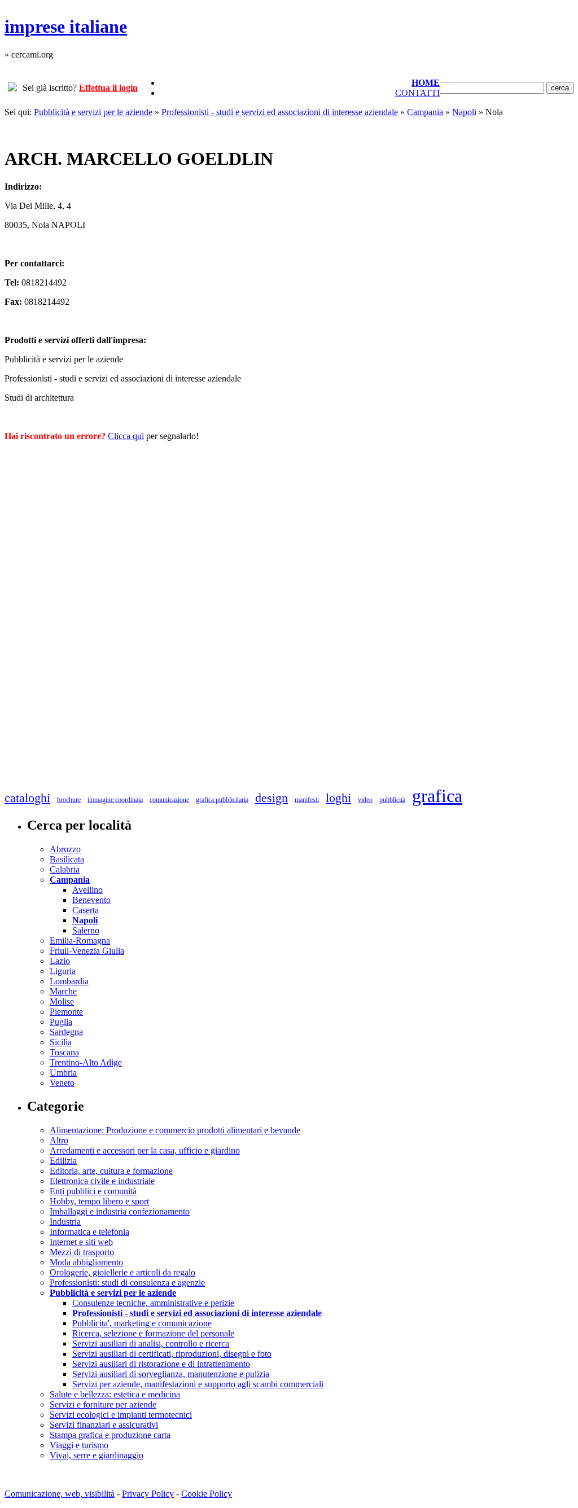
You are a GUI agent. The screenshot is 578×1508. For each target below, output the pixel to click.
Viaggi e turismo (79, 1445)
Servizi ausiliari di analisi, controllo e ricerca (150, 1343)
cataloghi (27, 798)
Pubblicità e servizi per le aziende (93, 112)
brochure (69, 800)
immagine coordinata (115, 800)
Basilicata (67, 859)
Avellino (87, 890)
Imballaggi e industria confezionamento (120, 1211)
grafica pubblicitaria (222, 800)
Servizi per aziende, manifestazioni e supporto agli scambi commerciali (197, 1384)
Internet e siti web (81, 1242)
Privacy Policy (148, 1493)
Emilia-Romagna (80, 940)
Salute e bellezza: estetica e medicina (115, 1394)
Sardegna (66, 1032)
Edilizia (63, 1160)
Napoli (464, 112)
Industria (65, 1221)
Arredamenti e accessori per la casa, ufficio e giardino (145, 1150)
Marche (63, 991)
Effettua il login (108, 88)
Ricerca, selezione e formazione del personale (153, 1333)
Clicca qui (126, 436)
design (271, 798)
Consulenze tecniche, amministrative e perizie (153, 1303)
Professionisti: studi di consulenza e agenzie (127, 1282)
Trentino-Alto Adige (86, 1062)
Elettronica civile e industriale (102, 1181)
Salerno (85, 930)
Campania (425, 112)
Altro (59, 1140)
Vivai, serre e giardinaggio (96, 1455)
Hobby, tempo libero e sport (99, 1201)
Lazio (60, 961)
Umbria (63, 1072)
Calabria (65, 869)
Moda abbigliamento (86, 1262)
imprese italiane (66, 26)
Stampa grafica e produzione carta (110, 1435)
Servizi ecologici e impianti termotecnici (121, 1414)
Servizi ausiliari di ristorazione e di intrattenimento (161, 1364)
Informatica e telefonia (89, 1232)
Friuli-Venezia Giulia (87, 950)
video (365, 800)
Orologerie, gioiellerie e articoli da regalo (122, 1272)
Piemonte (66, 1011)
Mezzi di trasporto (82, 1252)
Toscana (64, 1052)
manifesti (307, 800)
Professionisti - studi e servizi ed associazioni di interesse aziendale (279, 112)
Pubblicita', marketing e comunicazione (142, 1323)
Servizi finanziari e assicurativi (104, 1425)
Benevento (91, 900)
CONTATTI (417, 93)
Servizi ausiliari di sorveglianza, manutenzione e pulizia (170, 1374)
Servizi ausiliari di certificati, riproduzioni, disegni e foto (172, 1353)
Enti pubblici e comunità (93, 1191)
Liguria (63, 971)
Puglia (61, 1022)
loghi (338, 798)
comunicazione (169, 800)
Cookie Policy (206, 1493)
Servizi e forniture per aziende (103, 1404)
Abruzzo (65, 849)
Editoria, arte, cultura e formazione (111, 1171)
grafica (437, 796)
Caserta (85, 910)
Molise (62, 1001)
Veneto (62, 1083)
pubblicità (392, 800)
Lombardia (69, 981)
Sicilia (61, 1042)
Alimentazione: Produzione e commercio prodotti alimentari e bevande (175, 1130)
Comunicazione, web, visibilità (60, 1493)
